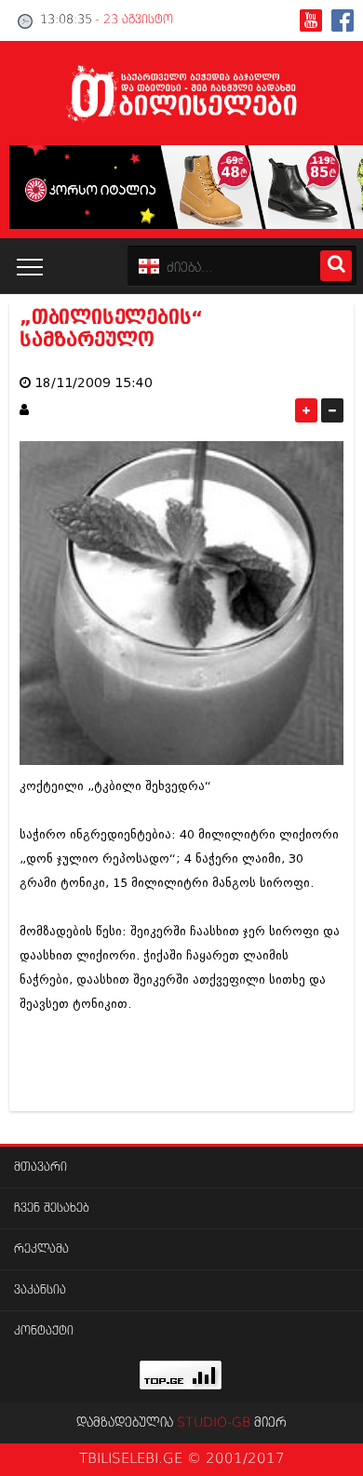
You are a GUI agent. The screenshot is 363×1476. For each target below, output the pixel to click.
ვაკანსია (40, 1290)
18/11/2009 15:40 (93, 383)
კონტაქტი (44, 1331)
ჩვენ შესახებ (51, 1208)
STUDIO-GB (213, 1422)
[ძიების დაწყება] (336, 265)
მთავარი (40, 1167)
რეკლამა (41, 1249)
